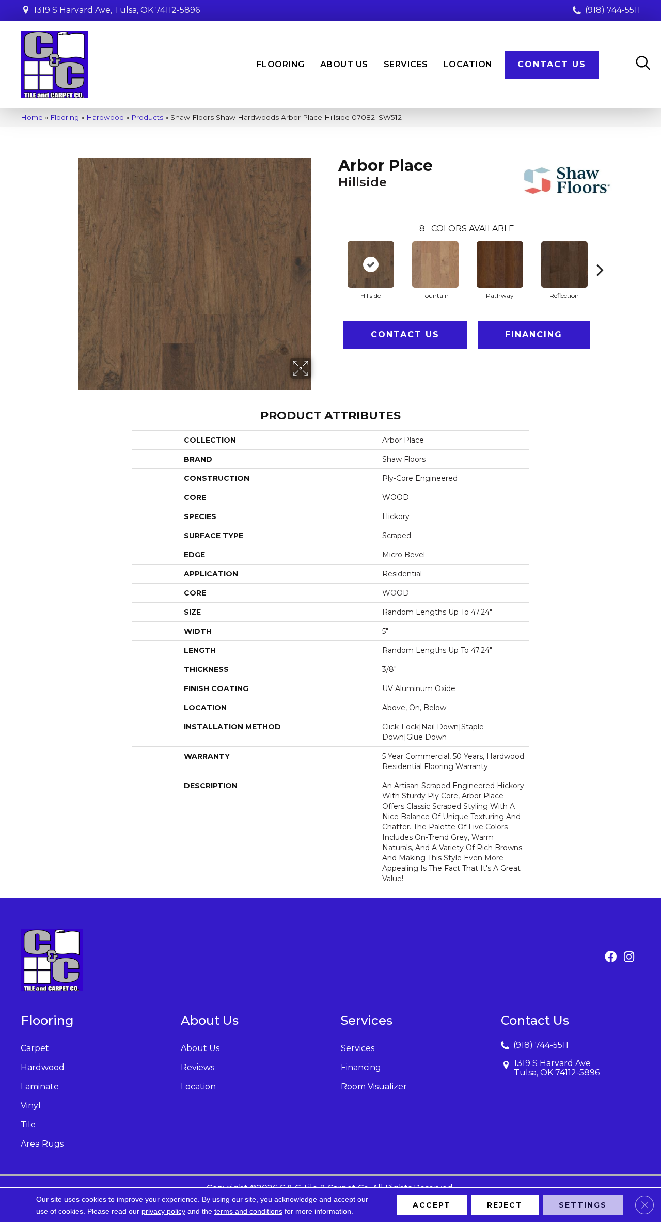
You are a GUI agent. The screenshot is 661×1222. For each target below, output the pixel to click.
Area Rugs (42, 1144)
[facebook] (611, 957)
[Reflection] (564, 264)
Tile (28, 1125)
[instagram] (629, 957)
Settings (583, 1205)
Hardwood (105, 117)
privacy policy (163, 1211)
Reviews (197, 1067)
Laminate (40, 1086)
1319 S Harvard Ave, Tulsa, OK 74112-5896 (117, 10)
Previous (333, 254)
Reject (505, 1205)
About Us (200, 1048)
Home (32, 117)
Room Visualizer (374, 1086)
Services (357, 1048)
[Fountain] (435, 264)
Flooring (64, 117)
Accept (432, 1205)
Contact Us (405, 334)
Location (198, 1086)
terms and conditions (248, 1211)
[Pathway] (500, 264)
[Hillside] (371, 264)
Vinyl (31, 1105)
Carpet (35, 1048)
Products (147, 117)
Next (600, 254)
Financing (533, 334)
